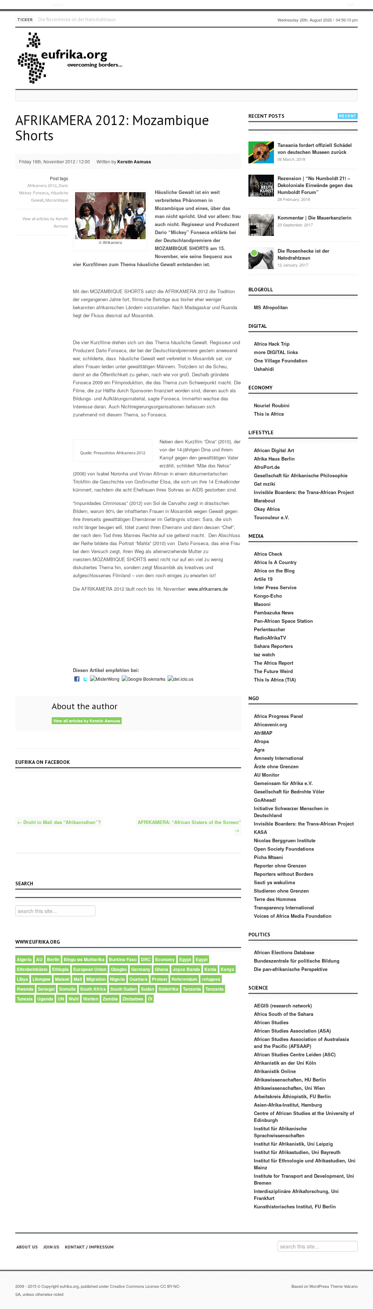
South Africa (93, 989)
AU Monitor (266, 774)
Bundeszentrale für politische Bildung (296, 960)
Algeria (24, 959)
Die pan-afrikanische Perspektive (290, 969)
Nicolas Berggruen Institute (284, 840)
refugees (211, 979)
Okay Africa (267, 508)
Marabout (264, 500)
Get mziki (264, 483)
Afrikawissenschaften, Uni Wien (289, 1087)
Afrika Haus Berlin (274, 458)
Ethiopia (60, 969)
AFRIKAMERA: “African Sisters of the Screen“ (189, 826)
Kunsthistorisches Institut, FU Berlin (295, 1206)
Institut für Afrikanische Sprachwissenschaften (280, 1132)
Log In (57, 4)
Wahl (73, 998)
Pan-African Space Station (283, 620)
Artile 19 (263, 578)
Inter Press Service (275, 587)
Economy (165, 959)
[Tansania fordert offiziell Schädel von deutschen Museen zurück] (261, 152)
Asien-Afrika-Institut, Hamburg (288, 1104)
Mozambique (57, 200)
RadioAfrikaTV (270, 637)
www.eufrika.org (28, 5)
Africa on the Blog (274, 570)
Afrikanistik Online (275, 1071)
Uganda (45, 998)
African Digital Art (274, 450)
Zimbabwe (133, 998)
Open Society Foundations (284, 848)
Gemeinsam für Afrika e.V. (283, 783)
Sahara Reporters (273, 645)
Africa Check (268, 553)
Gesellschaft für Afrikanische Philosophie (301, 475)
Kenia (210, 969)
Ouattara (138, 979)
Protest (159, 979)
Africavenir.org (270, 724)
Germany (140, 969)
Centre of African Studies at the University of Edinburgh (304, 1116)
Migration (96, 979)
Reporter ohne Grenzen (280, 865)
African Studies (271, 1022)
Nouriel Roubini (272, 405)
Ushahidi (264, 368)
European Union (89, 969)
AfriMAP (263, 732)
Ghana (161, 969)
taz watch (264, 654)
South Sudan (123, 989)
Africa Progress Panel (278, 715)
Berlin (53, 959)
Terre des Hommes (275, 899)
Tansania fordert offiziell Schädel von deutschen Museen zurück (315, 148)
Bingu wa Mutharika (84, 959)
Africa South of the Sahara (283, 1013)
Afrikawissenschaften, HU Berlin (290, 1079)
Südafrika (168, 989)
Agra (259, 749)
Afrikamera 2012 (41, 185)
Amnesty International (278, 757)
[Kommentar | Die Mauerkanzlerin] (261, 224)
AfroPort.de (267, 466)
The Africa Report (273, 662)
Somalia (67, 989)
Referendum (184, 979)
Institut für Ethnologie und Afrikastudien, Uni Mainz (305, 1164)
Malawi (62, 979)
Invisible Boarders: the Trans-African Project (304, 492)
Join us (51, 1247)
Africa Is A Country (275, 562)
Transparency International (284, 907)
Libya (22, 979)
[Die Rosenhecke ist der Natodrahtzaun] (261, 257)
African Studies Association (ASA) (292, 1030)
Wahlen (90, 998)
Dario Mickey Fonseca (43, 188)
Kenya (227, 969)
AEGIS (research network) (283, 1005)
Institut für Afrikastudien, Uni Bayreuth (297, 1152)
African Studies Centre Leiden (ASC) (294, 1054)
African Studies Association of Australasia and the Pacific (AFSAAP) (301, 1042)
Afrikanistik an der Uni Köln (285, 1062)
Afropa (261, 741)
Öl (150, 998)
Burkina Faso (123, 959)
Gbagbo (119, 969)
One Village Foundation (280, 360)
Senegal (46, 989)
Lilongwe (41, 979)
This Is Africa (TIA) (275, 679)
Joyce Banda (186, 969)
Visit (350, 4)
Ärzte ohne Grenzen (276, 766)
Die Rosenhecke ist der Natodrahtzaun (77, 19)
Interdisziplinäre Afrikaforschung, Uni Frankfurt (296, 1194)
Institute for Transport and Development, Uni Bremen (304, 1179)
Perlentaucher (269, 629)
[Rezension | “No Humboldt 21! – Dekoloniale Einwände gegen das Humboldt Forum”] (261, 185)
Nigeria (117, 979)
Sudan (147, 989)
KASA (260, 831)
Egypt (185, 959)
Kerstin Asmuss (134, 161)
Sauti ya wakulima (274, 882)
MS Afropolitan (271, 307)
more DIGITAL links (276, 352)
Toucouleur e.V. (271, 517)
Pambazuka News (274, 612)
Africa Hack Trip (272, 343)
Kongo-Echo (268, 595)
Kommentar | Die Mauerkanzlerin (315, 217)
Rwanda (25, 989)
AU (39, 959)
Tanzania (192, 989)
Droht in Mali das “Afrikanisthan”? (59, 822)
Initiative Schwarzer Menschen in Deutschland (291, 812)
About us (27, 1247)
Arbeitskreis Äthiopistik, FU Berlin (292, 1096)
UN (61, 998)
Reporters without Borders (283, 873)
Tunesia (25, 998)
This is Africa (269, 413)
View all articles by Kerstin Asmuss (86, 720)
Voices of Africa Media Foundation (292, 915)
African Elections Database (284, 952)
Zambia (110, 998)
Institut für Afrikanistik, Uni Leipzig (293, 1143)
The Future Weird (273, 671)
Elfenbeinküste (32, 969)
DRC (146, 959)
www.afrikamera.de (208, 588)
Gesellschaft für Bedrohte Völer (289, 791)
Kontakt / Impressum (89, 1247)
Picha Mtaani (268, 857)
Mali (78, 979)
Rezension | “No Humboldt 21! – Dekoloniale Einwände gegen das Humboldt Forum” (315, 185)
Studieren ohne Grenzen (281, 890)
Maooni (262, 604)
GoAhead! (265, 799)
